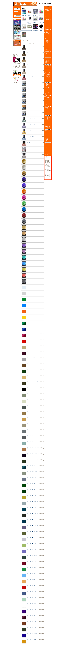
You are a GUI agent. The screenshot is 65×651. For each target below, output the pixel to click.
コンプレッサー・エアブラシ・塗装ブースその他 (47, 80)
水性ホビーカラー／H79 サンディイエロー (32, 375)
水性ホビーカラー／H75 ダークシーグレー (32, 393)
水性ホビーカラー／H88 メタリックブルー (32, 327)
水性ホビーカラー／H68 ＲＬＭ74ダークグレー (33, 435)
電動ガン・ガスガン (47, 143)
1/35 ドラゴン (47, 118)
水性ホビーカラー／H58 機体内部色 (31, 495)
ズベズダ (46, 140)
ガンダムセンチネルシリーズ (47, 38)
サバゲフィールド (47, 153)
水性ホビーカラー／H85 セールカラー (32, 345)
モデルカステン (47, 87)
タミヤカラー (46, 85)
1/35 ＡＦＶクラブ (47, 120)
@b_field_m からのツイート (47, 6)
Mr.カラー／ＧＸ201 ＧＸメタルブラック (32, 279)
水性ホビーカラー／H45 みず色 (31, 573)
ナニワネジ (46, 66)
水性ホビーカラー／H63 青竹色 (31, 465)
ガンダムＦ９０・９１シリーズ (47, 44)
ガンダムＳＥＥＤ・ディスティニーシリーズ (47, 32)
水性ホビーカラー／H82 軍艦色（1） (32, 357)
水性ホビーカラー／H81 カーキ (31, 363)
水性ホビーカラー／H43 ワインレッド (32, 585)
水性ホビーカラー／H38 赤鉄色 (31, 615)
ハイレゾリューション (48, 17)
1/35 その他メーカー (48, 127)
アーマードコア (47, 110)
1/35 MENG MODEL (47, 126)
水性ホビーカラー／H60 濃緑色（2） (32, 483)
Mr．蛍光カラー (41, 15)
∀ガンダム (46, 39)
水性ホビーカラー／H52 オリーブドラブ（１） (33, 531)
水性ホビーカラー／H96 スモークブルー (32, 285)
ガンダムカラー (47, 84)
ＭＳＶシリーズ (47, 23)
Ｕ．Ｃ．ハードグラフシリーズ (47, 54)
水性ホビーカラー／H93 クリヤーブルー (32, 303)
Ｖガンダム (46, 42)
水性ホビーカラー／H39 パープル (31, 609)
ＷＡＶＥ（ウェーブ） (48, 59)
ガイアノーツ (46, 86)
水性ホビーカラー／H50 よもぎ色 (31, 543)
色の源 (41, 30)
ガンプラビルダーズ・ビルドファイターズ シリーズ (47, 34)
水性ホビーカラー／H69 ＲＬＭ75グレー (32, 429)
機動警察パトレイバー (48, 106)
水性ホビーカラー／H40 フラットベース (32, 603)
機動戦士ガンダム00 (47, 33)
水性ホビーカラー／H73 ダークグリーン (32, 405)
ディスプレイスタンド (48, 97)
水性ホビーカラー (24, 15)
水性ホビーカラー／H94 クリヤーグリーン (32, 297)
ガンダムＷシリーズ (47, 41)
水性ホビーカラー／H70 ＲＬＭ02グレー (32, 423)
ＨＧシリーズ (46, 22)
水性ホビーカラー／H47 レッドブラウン (32, 561)
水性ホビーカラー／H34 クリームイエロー (32, 639)
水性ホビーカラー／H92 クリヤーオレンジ (32, 309)
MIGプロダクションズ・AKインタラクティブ (47, 90)
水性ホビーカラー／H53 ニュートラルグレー (33, 525)
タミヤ (46, 131)
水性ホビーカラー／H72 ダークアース (32, 411)
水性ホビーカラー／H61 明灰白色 (31, 477)
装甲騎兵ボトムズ (47, 103)
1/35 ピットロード (47, 125)
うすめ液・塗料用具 (47, 92)
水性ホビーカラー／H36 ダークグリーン (32, 627)
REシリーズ (46, 16)
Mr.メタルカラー (35, 15)
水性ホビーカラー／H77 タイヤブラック (32, 387)
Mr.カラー (29, 15)
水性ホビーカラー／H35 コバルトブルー (32, 633)
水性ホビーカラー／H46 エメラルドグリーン (33, 567)
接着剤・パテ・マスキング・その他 (47, 71)
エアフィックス (47, 136)
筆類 (45, 93)
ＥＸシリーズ (46, 21)
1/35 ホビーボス (47, 121)
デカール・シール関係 (48, 94)
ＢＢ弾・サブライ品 (47, 147)
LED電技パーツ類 (47, 62)
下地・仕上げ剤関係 (47, 74)
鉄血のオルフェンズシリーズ (47, 50)
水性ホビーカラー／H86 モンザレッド (32, 339)
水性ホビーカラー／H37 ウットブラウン (32, 621)
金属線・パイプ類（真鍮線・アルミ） (47, 78)
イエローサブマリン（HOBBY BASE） (47, 61)
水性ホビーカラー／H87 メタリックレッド (32, 333)
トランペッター (47, 137)
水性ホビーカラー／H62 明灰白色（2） (32, 471)
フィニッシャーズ (47, 88)
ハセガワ (46, 130)
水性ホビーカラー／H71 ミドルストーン (32, 417)
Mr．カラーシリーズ (47, 83)
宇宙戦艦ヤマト (47, 107)
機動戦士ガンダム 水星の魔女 (47, 52)
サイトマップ (46, 154)
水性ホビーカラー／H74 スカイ (31, 399)
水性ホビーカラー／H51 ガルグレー (31, 537)
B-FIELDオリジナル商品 (48, 9)
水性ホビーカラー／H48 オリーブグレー (32, 555)
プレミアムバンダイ (47, 10)
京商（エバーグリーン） (48, 77)
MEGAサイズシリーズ (48, 19)
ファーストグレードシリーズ (47, 28)
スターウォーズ (47, 108)
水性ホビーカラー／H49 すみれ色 (31, 549)
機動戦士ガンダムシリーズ (47, 30)
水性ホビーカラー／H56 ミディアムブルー (32, 507)
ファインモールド (47, 132)
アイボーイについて (47, 152)
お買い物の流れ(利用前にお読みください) (47, 150)
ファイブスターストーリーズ (47, 105)
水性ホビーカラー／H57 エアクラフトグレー (33, 501)
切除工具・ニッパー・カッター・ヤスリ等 (47, 73)
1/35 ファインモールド (48, 117)
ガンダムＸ (46, 40)
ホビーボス (46, 138)
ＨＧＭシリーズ (47, 20)
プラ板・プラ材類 (47, 76)
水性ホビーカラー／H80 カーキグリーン (32, 369)
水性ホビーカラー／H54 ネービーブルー (32, 519)
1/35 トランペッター (48, 119)
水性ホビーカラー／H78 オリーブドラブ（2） (33, 381)
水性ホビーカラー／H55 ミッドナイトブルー (33, 513)
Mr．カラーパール (24, 22)
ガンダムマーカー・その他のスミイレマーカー (47, 96)
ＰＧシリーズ (46, 18)
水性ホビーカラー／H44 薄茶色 (31, 579)
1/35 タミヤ (46, 116)
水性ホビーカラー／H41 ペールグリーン (32, 597)
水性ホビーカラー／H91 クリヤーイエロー (32, 315)
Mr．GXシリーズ (35, 22)
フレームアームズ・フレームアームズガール (47, 111)
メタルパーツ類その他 (48, 65)
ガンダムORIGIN (47, 48)
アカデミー (46, 139)
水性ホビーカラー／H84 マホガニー (31, 351)
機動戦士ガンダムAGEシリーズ (47, 46)
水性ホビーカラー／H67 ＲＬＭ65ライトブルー (33, 441)
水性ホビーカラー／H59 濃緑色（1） (32, 489)
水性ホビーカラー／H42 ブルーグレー (32, 591)
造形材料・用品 (47, 75)
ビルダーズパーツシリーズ (47, 55)
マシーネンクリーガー (48, 109)
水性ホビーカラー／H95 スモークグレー (32, 291)
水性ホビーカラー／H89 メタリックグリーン (33, 321)
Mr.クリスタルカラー (29, 30)
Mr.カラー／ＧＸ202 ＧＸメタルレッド (32, 273)
